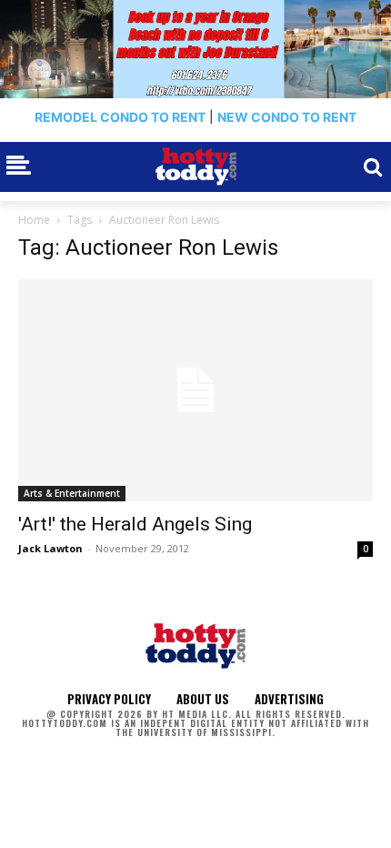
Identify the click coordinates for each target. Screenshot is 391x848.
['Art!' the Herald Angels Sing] (195, 390)
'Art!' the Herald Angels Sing (135, 524)
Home (34, 219)
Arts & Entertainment (72, 493)
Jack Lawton (50, 548)
